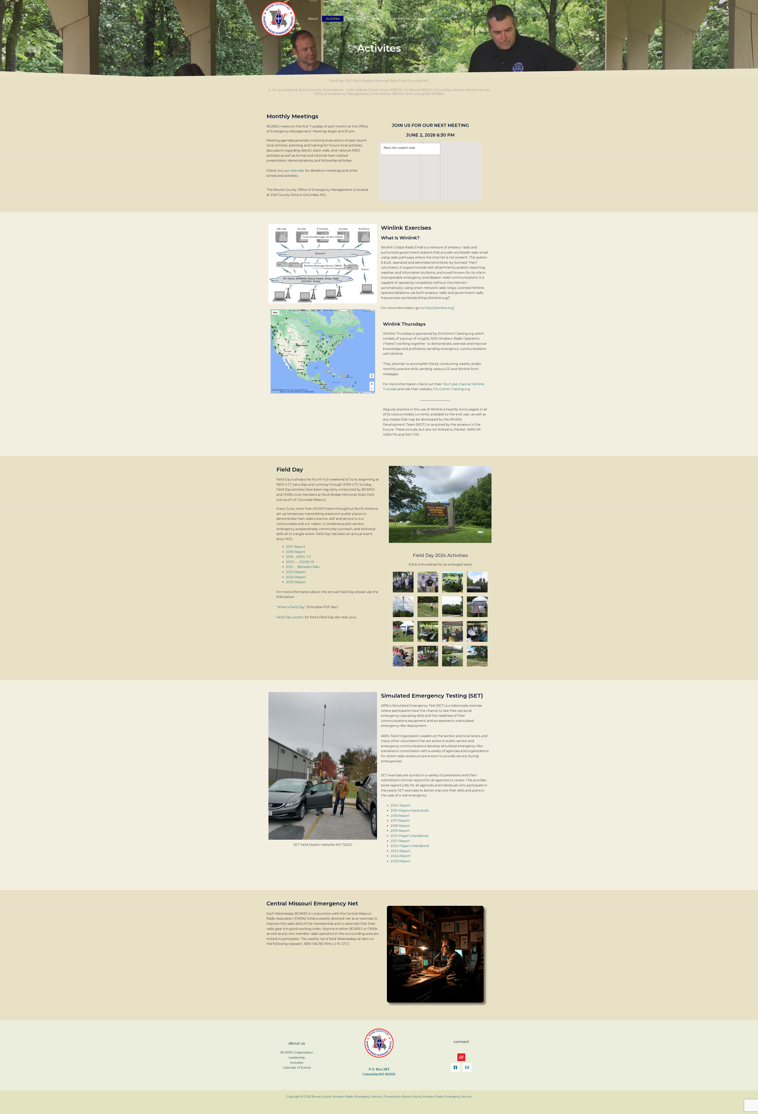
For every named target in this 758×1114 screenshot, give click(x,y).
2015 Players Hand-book (409, 810)
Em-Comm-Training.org (451, 389)
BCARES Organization (296, 1052)
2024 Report (296, 577)
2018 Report (295, 552)
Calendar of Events (297, 1067)
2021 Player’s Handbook (409, 836)
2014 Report (400, 805)
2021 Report (400, 841)
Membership (400, 19)
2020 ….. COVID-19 (300, 562)
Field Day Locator (290, 617)
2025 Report (296, 582)
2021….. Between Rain (303, 567)
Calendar (354, 19)
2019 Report (400, 831)
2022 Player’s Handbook (409, 846)
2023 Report (296, 572)
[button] (495, 18)
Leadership (296, 1057)
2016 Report (400, 816)
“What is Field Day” (291, 607)
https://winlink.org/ (439, 308)
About (313, 19)
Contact (376, 19)
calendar (297, 170)
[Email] (467, 1067)
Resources (426, 19)
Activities (333, 19)
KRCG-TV (303, 557)
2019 (289, 557)
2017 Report (295, 547)
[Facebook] (455, 1067)
